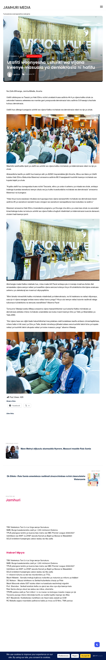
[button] (101, 6)
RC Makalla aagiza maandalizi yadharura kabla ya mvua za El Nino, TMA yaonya (39, 600)
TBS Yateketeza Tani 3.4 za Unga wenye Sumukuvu (27, 527)
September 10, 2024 (15, 56)
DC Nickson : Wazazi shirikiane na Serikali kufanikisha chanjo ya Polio (34, 580)
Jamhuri (16, 74)
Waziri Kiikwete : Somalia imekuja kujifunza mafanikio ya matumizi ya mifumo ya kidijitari (42, 577)
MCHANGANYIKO (34, 56)
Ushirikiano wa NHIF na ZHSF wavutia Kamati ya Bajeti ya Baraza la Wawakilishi (39, 535)
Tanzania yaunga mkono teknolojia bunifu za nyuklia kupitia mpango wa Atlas (38, 594)
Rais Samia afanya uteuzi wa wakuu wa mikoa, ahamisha (29, 589)
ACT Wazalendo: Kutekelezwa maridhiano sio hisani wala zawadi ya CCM (36, 597)
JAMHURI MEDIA (17, 7)
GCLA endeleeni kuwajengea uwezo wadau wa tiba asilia (29, 538)
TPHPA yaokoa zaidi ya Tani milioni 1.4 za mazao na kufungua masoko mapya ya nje (41, 592)
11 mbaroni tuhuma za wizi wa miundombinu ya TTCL (28, 574)
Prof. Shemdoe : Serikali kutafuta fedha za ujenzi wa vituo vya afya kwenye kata (39, 586)
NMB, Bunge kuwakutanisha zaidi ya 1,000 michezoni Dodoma (32, 530)
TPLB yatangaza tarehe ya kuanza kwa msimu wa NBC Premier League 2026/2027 (40, 532)
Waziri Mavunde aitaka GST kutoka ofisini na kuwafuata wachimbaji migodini (37, 583)
